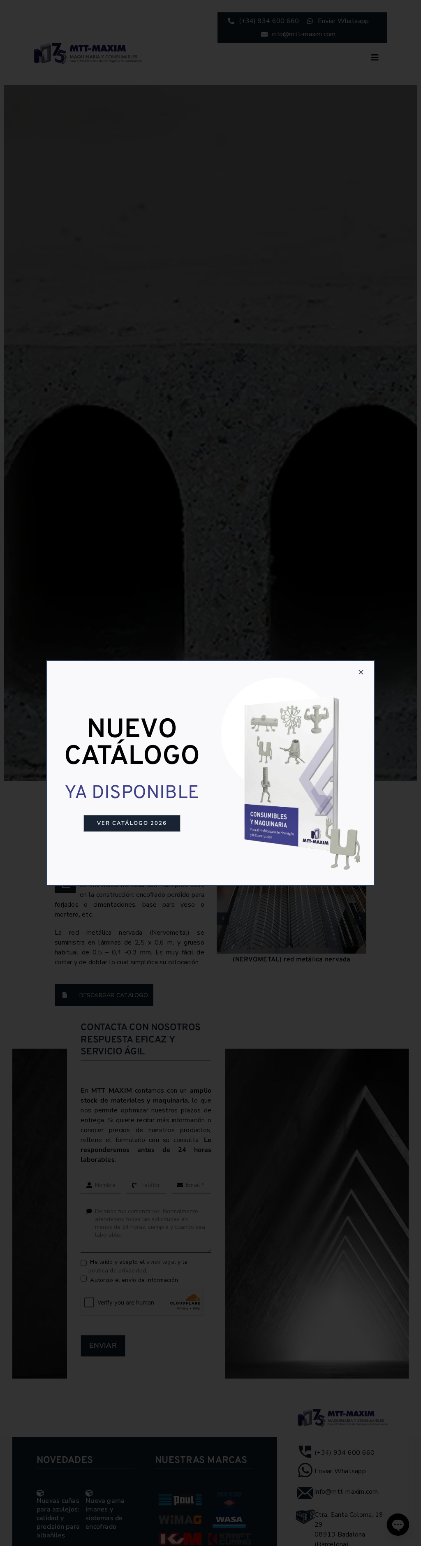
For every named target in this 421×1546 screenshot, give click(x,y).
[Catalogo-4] (292, 674)
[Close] (361, 672)
